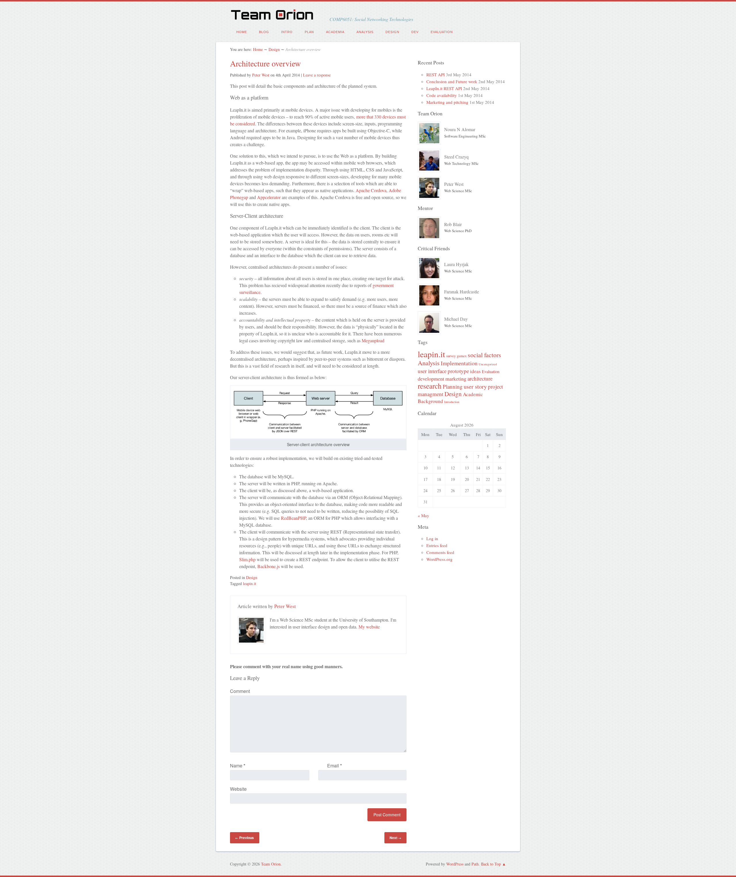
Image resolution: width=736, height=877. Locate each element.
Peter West (260, 75)
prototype (458, 371)
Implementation (459, 363)
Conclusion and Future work (451, 81)
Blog (264, 32)
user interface (432, 371)
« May (423, 515)
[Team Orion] (273, 20)
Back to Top (491, 864)
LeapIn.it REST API (444, 88)
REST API (435, 74)
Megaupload (373, 340)
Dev (415, 32)
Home (241, 32)
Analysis (364, 32)
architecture (479, 378)
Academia (335, 32)
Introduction (451, 402)
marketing (455, 378)
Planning (453, 386)
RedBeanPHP (293, 518)
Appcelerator (269, 197)
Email (334, 765)
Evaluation (442, 32)
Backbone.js (268, 566)
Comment (240, 691)
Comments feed (440, 552)
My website (369, 627)
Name (237, 765)
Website (238, 789)
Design (392, 32)
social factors (484, 355)
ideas (475, 371)
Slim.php (247, 559)
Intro (287, 32)
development (431, 378)
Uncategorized (488, 364)
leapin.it (249, 583)
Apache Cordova (371, 190)
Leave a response (317, 75)
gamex (462, 355)
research (430, 386)
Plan (309, 32)
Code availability (441, 95)
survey (451, 355)
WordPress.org (439, 559)
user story (475, 386)
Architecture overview (265, 63)
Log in (432, 538)
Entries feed (436, 545)
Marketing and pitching (447, 102)
